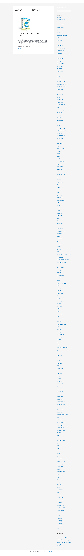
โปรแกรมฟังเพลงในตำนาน (61, 508)
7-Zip (57, 22)
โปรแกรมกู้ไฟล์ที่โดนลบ (60, 497)
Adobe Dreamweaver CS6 (61, 48)
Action (58, 29)
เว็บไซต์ (58, 474)
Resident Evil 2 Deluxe (60, 313)
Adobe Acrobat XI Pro (60, 38)
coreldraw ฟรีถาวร (60, 120)
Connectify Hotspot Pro (61, 110)
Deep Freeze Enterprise (61, 135)
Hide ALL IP (59, 207)
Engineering (59, 172)
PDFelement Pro (59, 282)
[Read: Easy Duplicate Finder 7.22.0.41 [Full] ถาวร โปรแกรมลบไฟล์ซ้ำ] (24, 24)
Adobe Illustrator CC (60, 50)
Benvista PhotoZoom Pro (61, 104)
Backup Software (59, 100)
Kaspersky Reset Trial (60, 233)
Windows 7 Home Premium (61, 406)
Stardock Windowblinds (61, 345)
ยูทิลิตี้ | (58, 451)
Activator (34, 37)
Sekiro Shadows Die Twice (61, 324)
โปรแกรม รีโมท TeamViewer (61, 495)
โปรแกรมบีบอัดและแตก (60, 505)
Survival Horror (59, 355)
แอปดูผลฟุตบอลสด (60, 489)
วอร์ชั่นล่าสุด (59, 453)
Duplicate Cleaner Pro (60, 159)
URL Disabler (59, 366)
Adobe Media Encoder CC (61, 55)
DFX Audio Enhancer (60, 140)
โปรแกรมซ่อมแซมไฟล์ (60, 499)
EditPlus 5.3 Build (60, 166)
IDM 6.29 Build (59, 213)
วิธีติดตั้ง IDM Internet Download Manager (64, 459)
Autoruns (58, 91)
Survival (58, 353)
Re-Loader (58, 308)
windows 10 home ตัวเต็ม (61, 401)
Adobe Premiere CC (60, 58)
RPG (57, 318)
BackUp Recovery (60, 99)
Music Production (60, 252)
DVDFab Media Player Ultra (61, 161)
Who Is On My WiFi (60, 391)
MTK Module (59, 251)
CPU (57, 122)
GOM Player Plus (59, 195)
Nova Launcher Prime (60, 267)
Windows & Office (60, 396)
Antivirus (58, 76)
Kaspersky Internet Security (61, 231)
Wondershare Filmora (60, 425)
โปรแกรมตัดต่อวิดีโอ (60, 503)
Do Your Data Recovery (61, 148)
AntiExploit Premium (60, 74)
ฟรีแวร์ (58, 448)
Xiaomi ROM (59, 432)
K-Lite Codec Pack (60, 228)
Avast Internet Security (60, 94)
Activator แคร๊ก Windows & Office (62, 35)
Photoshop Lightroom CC (61, 291)
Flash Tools (59, 184)
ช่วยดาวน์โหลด (59, 437)
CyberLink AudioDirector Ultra (62, 127)
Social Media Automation (61, 334)
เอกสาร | (58, 481)
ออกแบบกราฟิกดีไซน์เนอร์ (61, 471)
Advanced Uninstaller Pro (61, 63)
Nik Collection (59, 264)
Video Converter (59, 373)
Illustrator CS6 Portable (61, 216)
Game (58, 192)
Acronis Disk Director (60, 27)
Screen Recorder (59, 321)
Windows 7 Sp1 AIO (60, 409)
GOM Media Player (60, 194)
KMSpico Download (60, 238)
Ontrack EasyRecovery (60, 275)
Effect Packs (59, 167)
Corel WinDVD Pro (60, 115)
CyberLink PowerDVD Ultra (61, 130)
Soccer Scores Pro (60, 331)
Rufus (58, 319)
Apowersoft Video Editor (61, 79)
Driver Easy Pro (59, 153)
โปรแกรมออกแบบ (59, 513)
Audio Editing (59, 87)
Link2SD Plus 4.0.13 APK (61, 239)
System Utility (59, 360)
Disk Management (60, 143)
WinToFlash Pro (59, 419)
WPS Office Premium (60, 427)
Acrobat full (59, 25)
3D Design (58, 20)
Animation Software (60, 73)
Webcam (58, 388)
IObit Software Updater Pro (61, 225)
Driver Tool (58, 156)
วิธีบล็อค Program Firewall (61, 461)
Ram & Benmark (59, 306)
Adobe (58, 37)
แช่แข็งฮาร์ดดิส (59, 484)
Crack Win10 (59, 123)
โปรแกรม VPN (59, 494)
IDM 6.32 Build (59, 215)
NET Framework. (59, 260)
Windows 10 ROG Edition (61, 404)
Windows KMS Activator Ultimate (62, 414)
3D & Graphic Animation (61, 19)
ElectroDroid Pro (59, 169)
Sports (58, 342)
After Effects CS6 (60, 66)
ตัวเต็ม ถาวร (58, 445)
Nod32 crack (59, 265)
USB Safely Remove (60, 368)
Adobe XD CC (59, 60)
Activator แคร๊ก (59, 33)
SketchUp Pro (59, 329)
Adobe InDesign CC (60, 53)
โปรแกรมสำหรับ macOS (60, 512)
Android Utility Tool (60, 71)
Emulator (58, 171)
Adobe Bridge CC (60, 45)
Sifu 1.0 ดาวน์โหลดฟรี (60, 536)
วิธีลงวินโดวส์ (59, 463)
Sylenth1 (58, 357)
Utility (58, 370)
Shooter (58, 326)
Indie (57, 220)
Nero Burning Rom (60, 257)
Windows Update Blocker (61, 415)
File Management (60, 182)
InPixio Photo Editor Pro (61, 221)
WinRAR (58, 417)
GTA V (58, 202)
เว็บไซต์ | (58, 476)
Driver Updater (59, 158)
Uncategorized (59, 363)
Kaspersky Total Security (61, 234)
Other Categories (60, 277)
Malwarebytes (59, 244)
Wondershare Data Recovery (61, 424)
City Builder (59, 109)
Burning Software (60, 105)
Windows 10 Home (60, 399)
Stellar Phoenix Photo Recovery (62, 347)
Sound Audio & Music (60, 340)
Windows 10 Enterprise (61, 397)
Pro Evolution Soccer (60, 301)
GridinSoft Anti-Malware (61, 200)
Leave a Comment (21, 37)
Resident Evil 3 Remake (61, 314)
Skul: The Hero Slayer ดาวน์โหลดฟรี (63, 540)
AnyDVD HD (59, 78)
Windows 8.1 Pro (59, 412)
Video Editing (59, 375)
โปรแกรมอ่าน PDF (60, 515)
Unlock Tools (59, 365)
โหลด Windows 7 (59, 526)
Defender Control (60, 138)
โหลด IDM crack (59, 523)
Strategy (58, 352)
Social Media (59, 332)
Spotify (58, 344)
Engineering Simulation (61, 174)
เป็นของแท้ (58, 472)
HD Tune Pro (59, 205)
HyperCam (58, 210)
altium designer (59, 68)
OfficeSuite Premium (60, 273)
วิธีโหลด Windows (60, 466)
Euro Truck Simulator (60, 176)
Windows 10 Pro (59, 402)
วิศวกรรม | (58, 469)
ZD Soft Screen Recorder (61, 433)
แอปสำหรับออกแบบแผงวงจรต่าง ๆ (62, 490)
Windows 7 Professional (61, 407)
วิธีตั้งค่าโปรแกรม (59, 458)
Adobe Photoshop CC (60, 56)
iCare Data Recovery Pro (61, 212)
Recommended (59, 309)
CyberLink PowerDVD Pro (61, 128)
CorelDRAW (59, 117)
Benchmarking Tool (60, 102)
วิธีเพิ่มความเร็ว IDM (60, 464)
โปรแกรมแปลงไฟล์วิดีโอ (60, 521)
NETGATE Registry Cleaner (61, 262)
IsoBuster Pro (59, 226)
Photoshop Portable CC (61, 293)
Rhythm (58, 316)
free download (59, 185)
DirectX (58, 141)
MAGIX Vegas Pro (60, 243)
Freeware (58, 187)
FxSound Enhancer (60, 190)
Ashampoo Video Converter (61, 86)
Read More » (20, 48)
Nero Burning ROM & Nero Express (63, 259)
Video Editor (59, 376)
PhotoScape (59, 290)
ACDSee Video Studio (60, 24)
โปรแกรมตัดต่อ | (59, 502)
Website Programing (60, 389)
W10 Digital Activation (60, 383)
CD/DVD (58, 107)
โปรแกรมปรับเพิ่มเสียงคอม (61, 507)
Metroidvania (59, 246)
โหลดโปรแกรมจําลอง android (61, 530)
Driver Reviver (59, 154)
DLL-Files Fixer (59, 146)
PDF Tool (58, 280)
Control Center (59, 112)
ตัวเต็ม (58, 443)
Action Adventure (60, 30)
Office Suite (59, 272)
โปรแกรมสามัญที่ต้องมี (60, 510)
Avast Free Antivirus (60, 92)
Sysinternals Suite (60, 358)
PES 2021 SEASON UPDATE (61, 283)
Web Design (59, 386)
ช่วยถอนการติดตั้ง (59, 438)
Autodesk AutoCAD (60, 89)
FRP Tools (58, 189)
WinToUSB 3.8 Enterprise (61, 422)
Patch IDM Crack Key (60, 278)
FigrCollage (59, 179)
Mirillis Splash (59, 249)
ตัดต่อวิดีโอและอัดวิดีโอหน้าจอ (61, 440)
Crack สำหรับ (59, 125)
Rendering (58, 311)
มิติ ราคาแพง (59, 450)
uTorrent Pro (59, 371)
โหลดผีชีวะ (58, 528)
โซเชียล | (58, 492)
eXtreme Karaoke (60, 177)
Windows (58, 394)
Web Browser (59, 384)
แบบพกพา (58, 487)
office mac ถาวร (59, 270)
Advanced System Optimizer (61, 61)
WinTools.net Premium (60, 420)
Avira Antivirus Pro (60, 97)
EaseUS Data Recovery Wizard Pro (62, 163)
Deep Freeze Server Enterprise (62, 136)
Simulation (58, 327)
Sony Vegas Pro (59, 337)
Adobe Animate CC (60, 40)
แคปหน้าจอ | (59, 482)
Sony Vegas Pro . (59, 339)
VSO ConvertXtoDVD (60, 381)
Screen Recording (60, 322)
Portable (58, 298)
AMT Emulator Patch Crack (61, 69)
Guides (58, 203)
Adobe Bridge (59, 43)
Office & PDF (59, 269)
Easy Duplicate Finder (28, 37)
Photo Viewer (59, 288)
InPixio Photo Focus (60, 223)
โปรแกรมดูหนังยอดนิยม (60, 500)
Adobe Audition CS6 (60, 42)
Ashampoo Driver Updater (61, 81)
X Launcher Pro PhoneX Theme (62, 428)
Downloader (59, 151)
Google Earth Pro (60, 197)
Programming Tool (60, 303)
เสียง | (58, 479)
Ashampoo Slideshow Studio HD (62, 84)
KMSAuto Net (59, 236)
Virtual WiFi (59, 378)
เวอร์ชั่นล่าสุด (59, 477)
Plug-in (58, 296)
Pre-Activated (59, 300)
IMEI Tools (58, 218)
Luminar (58, 241)
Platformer (58, 295)
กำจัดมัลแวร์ (59, 435)
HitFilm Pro (58, 208)
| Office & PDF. (59, 17)
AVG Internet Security (60, 96)
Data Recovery (59, 133)
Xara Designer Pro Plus (61, 430)
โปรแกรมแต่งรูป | (59, 518)
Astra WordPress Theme (49, 551)
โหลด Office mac (59, 525)
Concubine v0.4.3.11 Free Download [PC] (64, 542)
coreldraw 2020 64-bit (60, 118)
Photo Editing (59, 285)
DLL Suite (58, 145)
